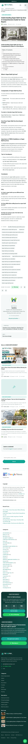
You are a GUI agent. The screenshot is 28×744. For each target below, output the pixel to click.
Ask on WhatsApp (15, 614)
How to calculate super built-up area (9, 237)
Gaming (4, 556)
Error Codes (5, 548)
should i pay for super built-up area (9, 242)
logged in (11, 448)
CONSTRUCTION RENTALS (9, 539)
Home (2, 8)
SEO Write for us (19, 735)
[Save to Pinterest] (2, 290)
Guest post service (5, 697)
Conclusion (5, 68)
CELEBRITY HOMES (7, 538)
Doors (4, 544)
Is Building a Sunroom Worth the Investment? (12, 429)
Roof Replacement (7, 582)
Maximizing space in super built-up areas (11, 240)
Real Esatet (5, 579)
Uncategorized (6, 587)
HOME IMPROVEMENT (9, 8)
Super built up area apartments (8, 245)
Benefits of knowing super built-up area (16, 226)
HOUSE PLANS (6, 566)
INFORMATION (6, 569)
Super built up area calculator (8, 248)
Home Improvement (5, 676)
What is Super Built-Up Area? (9, 57)
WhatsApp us (15, 643)
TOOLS (4, 586)
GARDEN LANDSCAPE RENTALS (10, 559)
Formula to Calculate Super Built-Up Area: (13, 60)
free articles (5, 551)
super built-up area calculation (8, 258)
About (2, 735)
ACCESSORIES (6, 533)
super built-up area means (7, 266)
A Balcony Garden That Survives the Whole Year (13, 523)
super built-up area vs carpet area (9, 275)
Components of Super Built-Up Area (11, 58)
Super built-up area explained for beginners (11, 261)
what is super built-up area (7, 283)
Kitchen (4, 574)
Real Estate (5, 581)
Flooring (4, 549)
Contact (12, 735)
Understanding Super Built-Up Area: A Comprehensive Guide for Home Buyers (12, 54)
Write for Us (7, 735)
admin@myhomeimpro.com (9, 664)
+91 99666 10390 (7, 666)
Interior (4, 571)
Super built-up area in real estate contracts (11, 264)
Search (14, 461)
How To (4, 567)
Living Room (5, 576)
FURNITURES (6, 554)
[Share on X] (24, 287)
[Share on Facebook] (21, 287)
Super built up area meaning (8, 250)
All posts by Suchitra (13, 318)
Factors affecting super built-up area (10, 234)
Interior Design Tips (7, 572)
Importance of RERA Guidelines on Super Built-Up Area (13, 64)
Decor (4, 541)
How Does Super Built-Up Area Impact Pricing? (13, 61)
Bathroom (5, 534)
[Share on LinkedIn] (6, 290)
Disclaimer (3, 737)
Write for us (14, 1)
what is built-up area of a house (8, 280)
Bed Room (5, 536)
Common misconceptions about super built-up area (13, 232)
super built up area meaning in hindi (9, 253)
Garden (4, 557)
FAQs (6, 69)
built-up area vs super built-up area (9, 229)
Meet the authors (5, 706)
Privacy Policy (13, 737)
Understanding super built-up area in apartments (12, 277)
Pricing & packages (5, 700)
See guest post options (13, 638)
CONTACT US (21, 494)
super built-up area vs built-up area (9, 272)
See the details (14, 611)
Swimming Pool (6, 584)
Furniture (5, 552)
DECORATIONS (6, 543)
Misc (4, 577)
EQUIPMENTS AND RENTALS (9, 546)
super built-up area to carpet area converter (11, 269)
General (4, 561)
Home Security (6, 564)
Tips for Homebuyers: (9, 66)
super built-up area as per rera (18, 256)
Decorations (3, 682)
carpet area (21, 229)
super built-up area (6, 256)
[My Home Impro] (9, 5)
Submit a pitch (4, 704)
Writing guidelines (5, 702)
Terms (8, 737)
